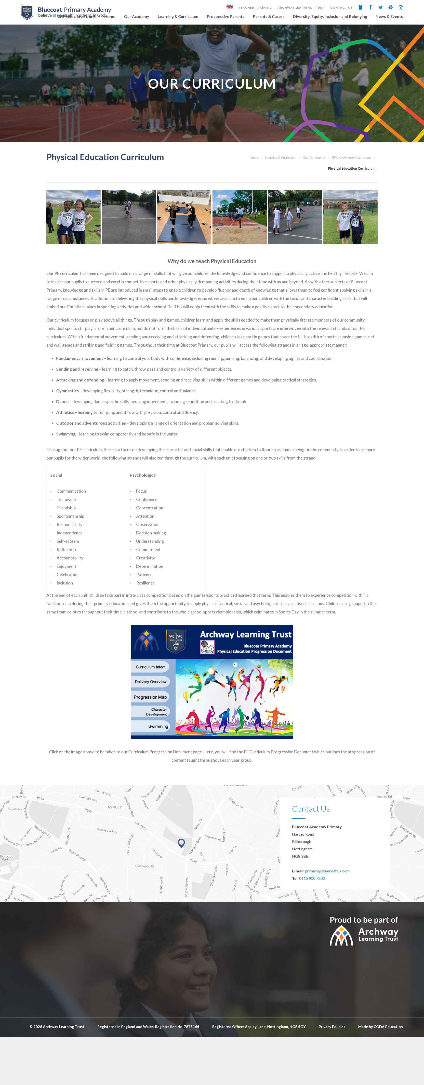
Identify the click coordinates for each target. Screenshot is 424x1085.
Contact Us (341, 7)
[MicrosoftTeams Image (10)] (239, 217)
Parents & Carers (268, 16)
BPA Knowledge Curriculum (351, 158)
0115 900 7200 (312, 878)
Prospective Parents (225, 16)
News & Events (389, 16)
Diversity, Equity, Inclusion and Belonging (330, 16)
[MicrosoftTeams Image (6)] (129, 217)
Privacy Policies (332, 1026)
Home (109, 16)
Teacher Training (255, 7)
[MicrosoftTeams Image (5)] (295, 217)
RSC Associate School (76, 16)
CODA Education (388, 1026)
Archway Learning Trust (301, 7)
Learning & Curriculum (178, 16)
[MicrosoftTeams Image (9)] (184, 217)
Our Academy (136, 16)
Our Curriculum (314, 158)
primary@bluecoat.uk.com (327, 870)
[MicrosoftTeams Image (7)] (73, 217)
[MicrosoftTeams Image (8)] (350, 217)
